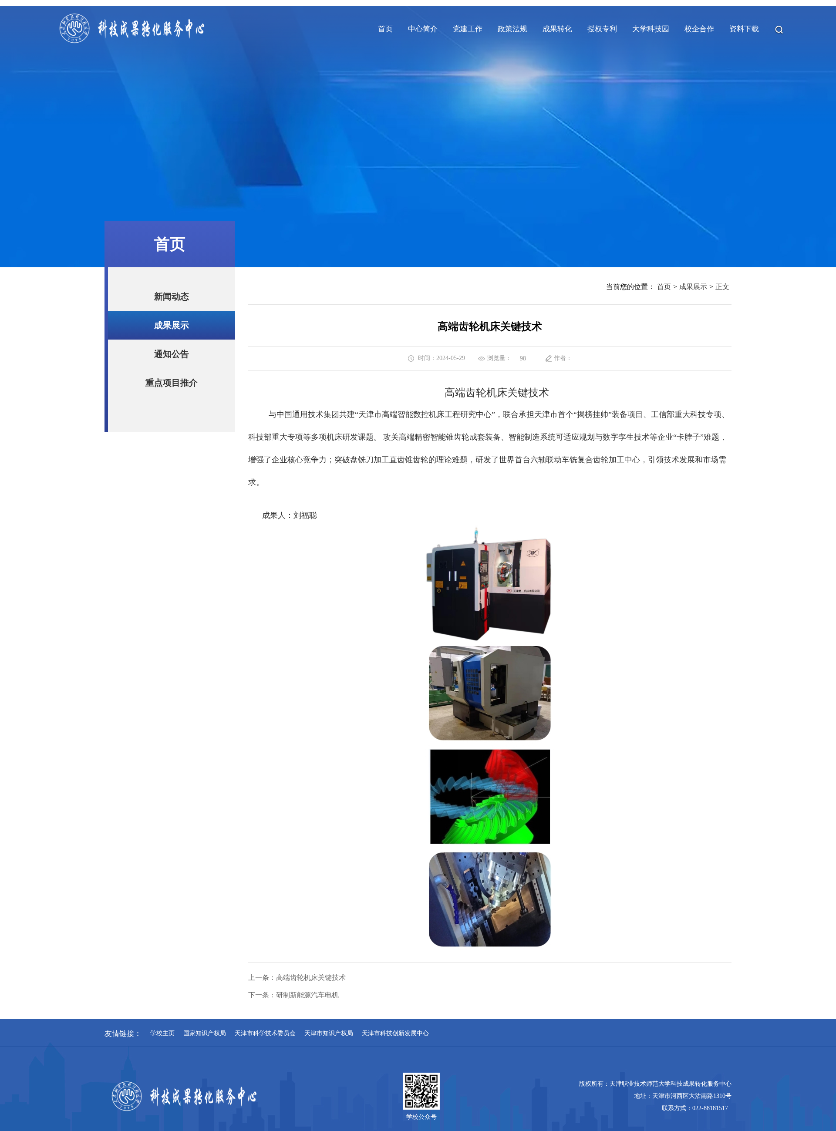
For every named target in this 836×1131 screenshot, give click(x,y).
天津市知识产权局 (328, 1033)
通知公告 (171, 354)
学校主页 (162, 1033)
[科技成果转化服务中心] (131, 43)
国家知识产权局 (204, 1033)
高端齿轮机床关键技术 (311, 977)
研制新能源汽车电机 (307, 995)
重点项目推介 (171, 382)
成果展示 (171, 325)
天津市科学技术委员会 (265, 1033)
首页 (664, 286)
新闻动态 (171, 296)
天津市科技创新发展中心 (395, 1033)
